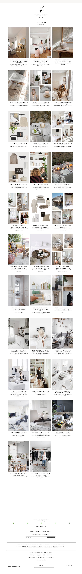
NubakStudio (55, 546)
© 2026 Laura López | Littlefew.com (13, 566)
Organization (62, 546)
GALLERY (39, 555)
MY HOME (32, 552)
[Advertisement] (41, 497)
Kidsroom (24, 546)
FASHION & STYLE (48, 552)
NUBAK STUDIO (50, 557)
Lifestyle (34, 546)
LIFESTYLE (32, 555)
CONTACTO (31, 557)
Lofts (44, 546)
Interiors (19, 546)
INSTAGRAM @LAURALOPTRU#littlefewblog (41, 519)
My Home (49, 546)
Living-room (39, 546)
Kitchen (28, 546)
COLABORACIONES (40, 557)
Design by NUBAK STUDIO (41, 526)
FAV (44, 555)
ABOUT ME (49, 555)
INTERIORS (39, 552)
